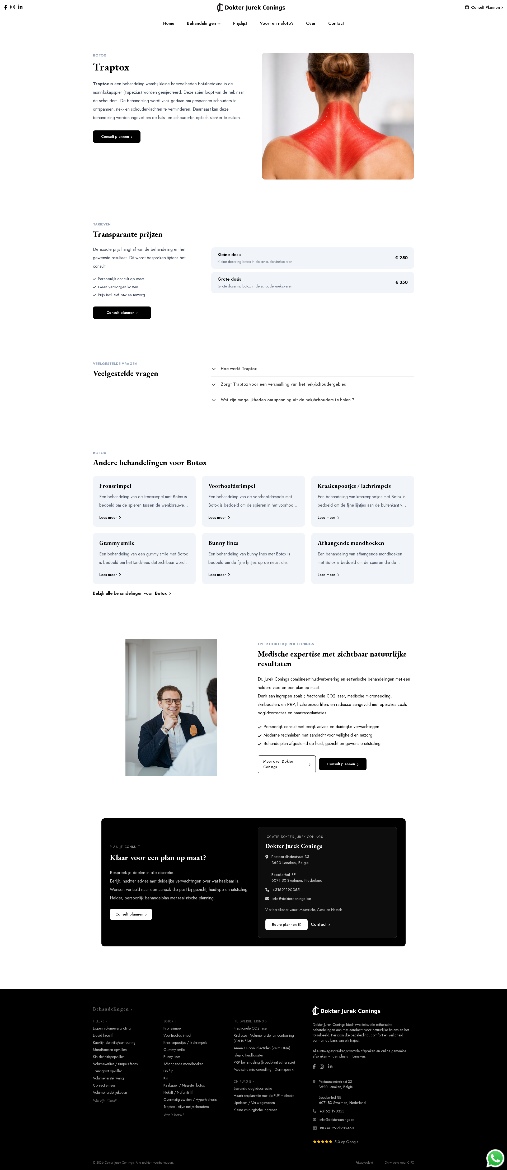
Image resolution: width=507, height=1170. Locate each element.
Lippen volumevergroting (112, 1028)
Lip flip (168, 1071)
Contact (336, 23)
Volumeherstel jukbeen (110, 1092)
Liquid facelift (103, 1035)
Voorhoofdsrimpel (177, 1035)
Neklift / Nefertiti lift (178, 1092)
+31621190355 (286, 890)
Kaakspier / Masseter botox (184, 1085)
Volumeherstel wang (108, 1078)
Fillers (99, 1021)
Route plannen (284, 924)
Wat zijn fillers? (105, 1100)
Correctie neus (104, 1085)
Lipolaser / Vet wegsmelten (254, 1102)
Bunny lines (171, 1056)
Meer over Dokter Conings (278, 764)
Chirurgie (242, 1081)
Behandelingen (202, 23)
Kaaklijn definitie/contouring (114, 1042)
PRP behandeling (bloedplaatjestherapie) (264, 1062)
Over (311, 23)
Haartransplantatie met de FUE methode (264, 1095)
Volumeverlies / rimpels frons (115, 1064)
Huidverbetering (249, 1021)
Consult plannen (115, 136)
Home (168, 23)
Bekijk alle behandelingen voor (130, 593)
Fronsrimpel (172, 1028)
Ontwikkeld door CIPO (399, 1162)
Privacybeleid (364, 1162)
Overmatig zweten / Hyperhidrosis (190, 1099)
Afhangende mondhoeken (183, 1064)
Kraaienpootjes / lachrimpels (185, 1042)
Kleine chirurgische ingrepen (255, 1109)
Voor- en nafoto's (276, 23)
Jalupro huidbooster (248, 1055)
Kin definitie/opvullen (109, 1056)
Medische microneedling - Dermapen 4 (264, 1069)
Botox (168, 1021)
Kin (165, 1078)
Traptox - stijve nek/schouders (186, 1106)
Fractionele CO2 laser (251, 1028)
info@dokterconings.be (292, 899)
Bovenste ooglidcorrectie (253, 1088)
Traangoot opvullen (108, 1071)
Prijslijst (240, 23)
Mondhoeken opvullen (110, 1049)
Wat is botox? (173, 1114)
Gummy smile (174, 1049)
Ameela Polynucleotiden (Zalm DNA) (262, 1048)
